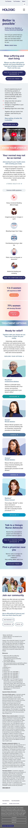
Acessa (13, 475)
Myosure (13, 515)
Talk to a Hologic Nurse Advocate (13, 73)
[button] (7, 826)
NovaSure (13, 396)
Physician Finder (13, 79)
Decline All (14, 820)
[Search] (24, 4)
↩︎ (14, 660)
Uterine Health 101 (13, 184)
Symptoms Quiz (9, 124)
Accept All (14, 817)
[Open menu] (24, 9)
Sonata (13, 435)
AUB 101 (13, 295)
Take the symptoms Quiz (13, 278)
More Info (14, 822)
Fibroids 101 (13, 314)
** (17, 503)
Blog (18, 624)
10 (14, 510)
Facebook (7, 624)
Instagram (8, 620)
